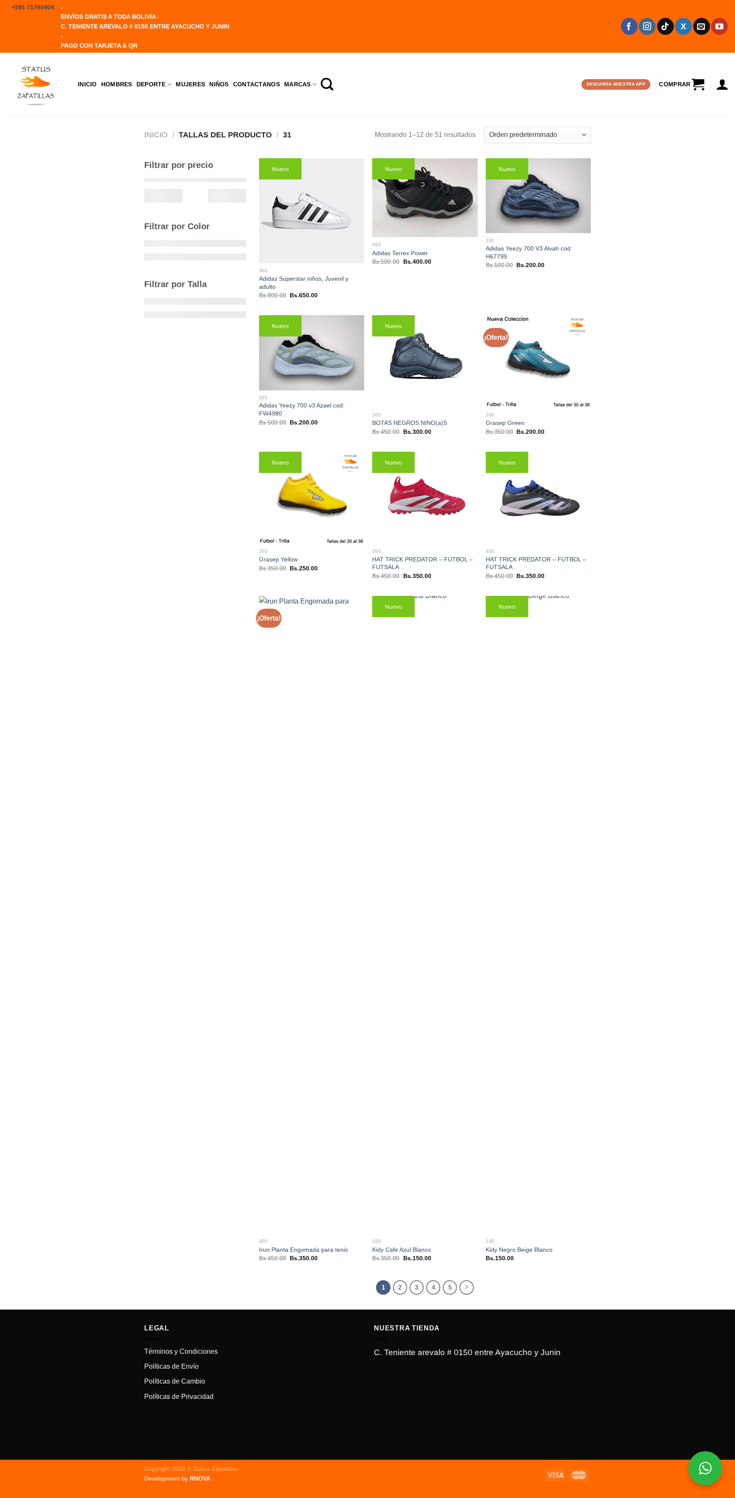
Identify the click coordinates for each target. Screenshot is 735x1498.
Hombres (116, 84)
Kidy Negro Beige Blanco (519, 1249)
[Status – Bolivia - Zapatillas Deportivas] (35, 84)
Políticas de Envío (171, 1366)
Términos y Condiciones (181, 1351)
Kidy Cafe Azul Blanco (401, 1249)
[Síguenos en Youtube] (719, 26)
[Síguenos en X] (683, 26)
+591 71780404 (32, 7)
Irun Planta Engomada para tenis (303, 1249)
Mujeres (190, 84)
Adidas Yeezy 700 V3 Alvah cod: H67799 (529, 252)
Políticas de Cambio (174, 1381)
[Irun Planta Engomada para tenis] (311, 915)
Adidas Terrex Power (400, 253)
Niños (218, 84)
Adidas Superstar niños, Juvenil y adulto (303, 282)
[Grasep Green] (538, 361)
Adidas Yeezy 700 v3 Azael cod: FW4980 (302, 409)
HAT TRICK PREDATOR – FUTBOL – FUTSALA (422, 563)
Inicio (87, 84)
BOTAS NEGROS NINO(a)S (409, 422)
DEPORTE (151, 84)
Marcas (297, 84)
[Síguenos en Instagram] (647, 26)
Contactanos (256, 84)
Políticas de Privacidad (179, 1396)
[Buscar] (327, 84)
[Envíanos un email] (701, 26)
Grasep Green (505, 422)
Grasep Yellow (278, 559)
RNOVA (200, 1478)
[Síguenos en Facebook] (629, 26)
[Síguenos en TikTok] (665, 26)
